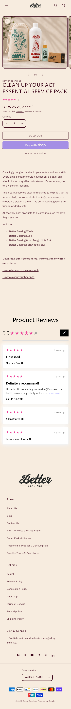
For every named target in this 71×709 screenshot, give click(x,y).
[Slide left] (28, 74)
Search (11, 574)
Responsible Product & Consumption (27, 545)
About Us (12, 508)
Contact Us (13, 523)
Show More (54, 393)
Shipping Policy (15, 619)
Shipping (20, 111)
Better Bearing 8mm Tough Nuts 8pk (30, 240)
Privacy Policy (14, 581)
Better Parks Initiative (19, 538)
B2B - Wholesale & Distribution (24, 530)
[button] (6, 5)
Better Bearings (30, 701)
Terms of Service (16, 604)
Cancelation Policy (17, 589)
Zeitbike (11, 642)
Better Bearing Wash (21, 231)
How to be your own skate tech (20, 270)
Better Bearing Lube (20, 236)
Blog (9, 516)
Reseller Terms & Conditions (22, 553)
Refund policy (14, 611)
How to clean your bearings (18, 277)
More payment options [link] (36, 153)
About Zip (12, 596)
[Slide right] (42, 74)
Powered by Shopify (46, 701)
